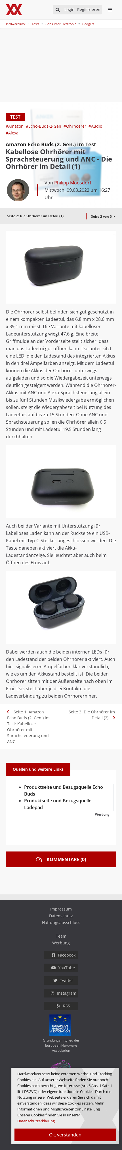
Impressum (61, 909)
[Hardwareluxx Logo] (14, 9)
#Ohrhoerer (75, 126)
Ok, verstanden (65, 1135)
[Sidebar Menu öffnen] (110, 9)
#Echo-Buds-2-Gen (44, 126)
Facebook (66, 955)
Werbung (61, 943)
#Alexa (12, 133)
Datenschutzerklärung (36, 1120)
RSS (66, 1006)
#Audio (95, 126)
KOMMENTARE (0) (66, 859)
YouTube (66, 967)
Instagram (66, 993)
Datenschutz (61, 915)
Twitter (66, 980)
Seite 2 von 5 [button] (102, 216)
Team (61, 936)
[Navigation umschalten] (3, 21)
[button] (110, 235)
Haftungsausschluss (61, 922)
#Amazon (15, 126)
